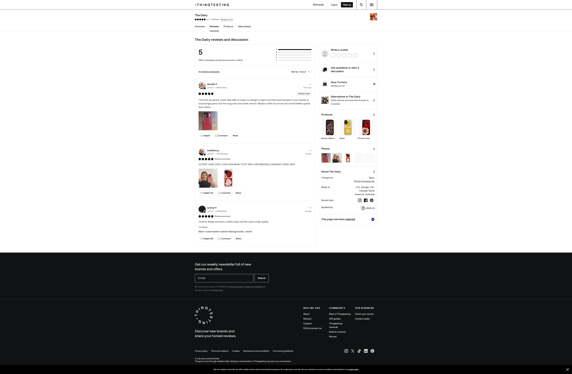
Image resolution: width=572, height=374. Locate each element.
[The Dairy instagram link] (360, 201)
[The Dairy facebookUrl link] (365, 201)
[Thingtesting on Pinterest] (372, 351)
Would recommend (222, 159)
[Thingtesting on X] (353, 351)
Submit (261, 278)
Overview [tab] (200, 26)
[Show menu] (371, 5)
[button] (213, 85)
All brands (318, 4)
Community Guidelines (253, 286)
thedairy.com (225, 19)
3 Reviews (215, 19)
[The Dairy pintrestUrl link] (371, 201)
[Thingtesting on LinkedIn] (366, 351)
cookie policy (353, 369)
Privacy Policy (217, 290)
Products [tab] (228, 26)
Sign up (347, 4)
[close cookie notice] (567, 369)
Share (235, 135)
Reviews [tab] (214, 26)
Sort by (298, 71)
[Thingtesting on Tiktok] (359, 351)
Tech (371, 177)
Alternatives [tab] (244, 26)
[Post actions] (310, 84)
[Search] (361, 5)
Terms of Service (236, 286)
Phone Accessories (364, 181)
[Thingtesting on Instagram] (346, 351)
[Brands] (213, 5)
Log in (334, 4)
